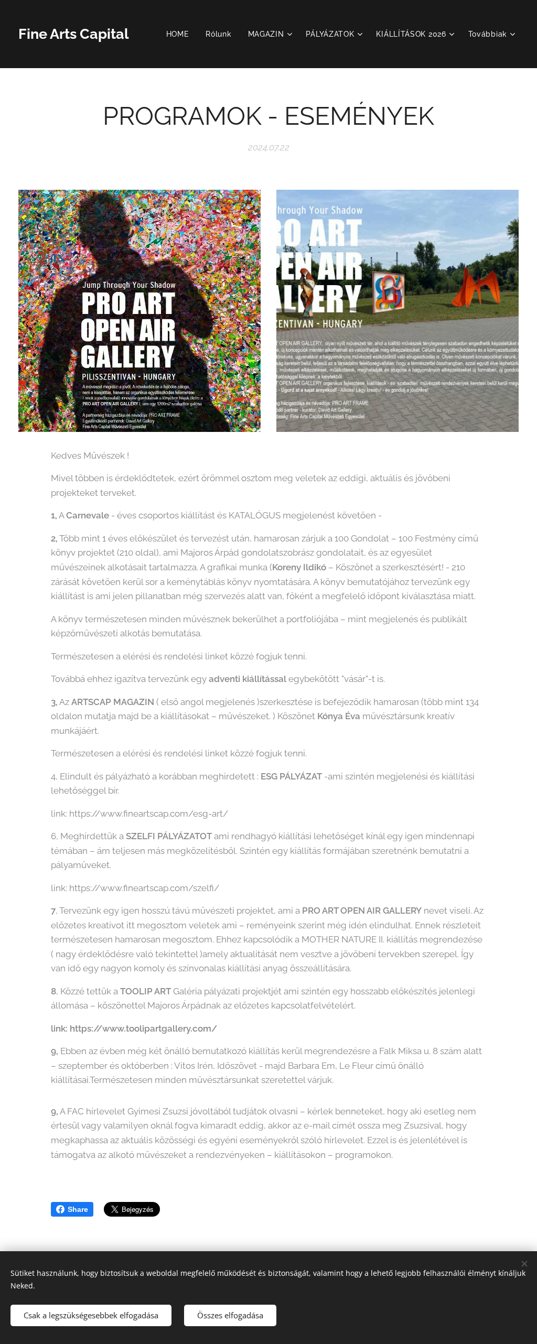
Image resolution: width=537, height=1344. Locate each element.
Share (78, 1209)
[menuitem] (181, 34)
